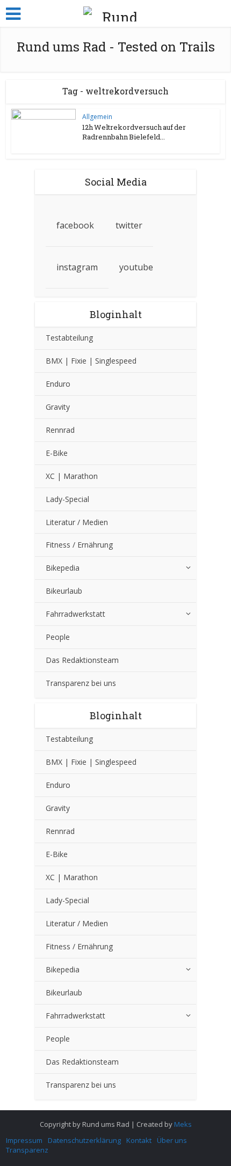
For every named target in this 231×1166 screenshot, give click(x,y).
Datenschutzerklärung (84, 1140)
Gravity (58, 407)
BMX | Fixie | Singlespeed (91, 361)
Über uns (172, 1140)
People (58, 637)
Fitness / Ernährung (79, 545)
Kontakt (138, 1140)
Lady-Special (67, 499)
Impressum (24, 1140)
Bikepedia (63, 568)
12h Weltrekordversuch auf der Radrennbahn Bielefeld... (134, 132)
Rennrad (60, 430)
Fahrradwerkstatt (75, 614)
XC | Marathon (72, 476)
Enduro (58, 384)
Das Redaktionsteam (82, 660)
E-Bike (57, 453)
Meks (183, 1124)
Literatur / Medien (77, 522)
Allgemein (97, 116)
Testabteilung (69, 338)
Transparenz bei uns (81, 683)
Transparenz (27, 1150)
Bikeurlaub (64, 591)
